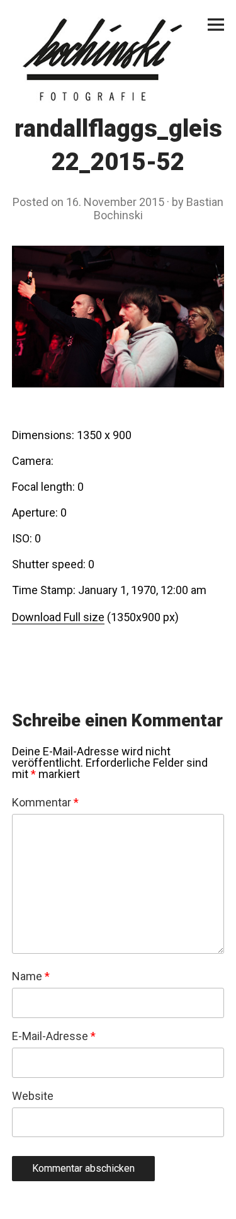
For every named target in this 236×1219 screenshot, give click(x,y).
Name (31, 976)
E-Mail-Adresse (54, 1036)
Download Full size (58, 617)
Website (32, 1096)
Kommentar (45, 802)
